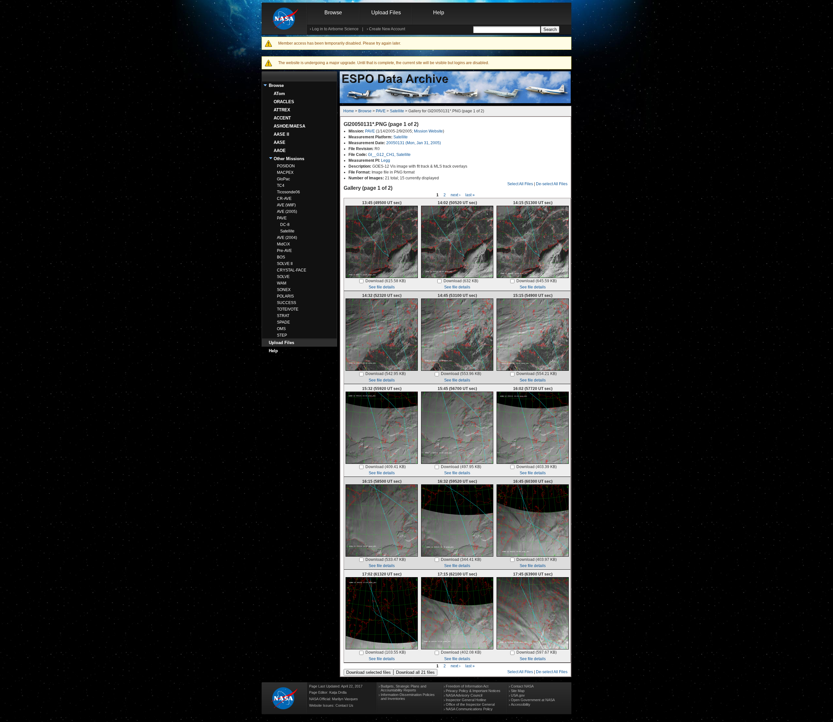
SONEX (284, 289)
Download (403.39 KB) (536, 467)
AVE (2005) (287, 211)
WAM (281, 283)
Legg (385, 160)
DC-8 (285, 224)
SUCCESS (286, 302)
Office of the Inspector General (470, 704)
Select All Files (520, 184)
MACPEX (285, 172)
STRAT (283, 315)
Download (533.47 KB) (385, 559)
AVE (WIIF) (286, 205)
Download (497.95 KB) (461, 467)
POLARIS (285, 296)
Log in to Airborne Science (335, 29)
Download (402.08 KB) (461, 652)
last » (470, 195)
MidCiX (283, 244)
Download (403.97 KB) (536, 559)
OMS (281, 328)
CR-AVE (284, 198)
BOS (281, 257)
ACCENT (282, 118)
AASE (279, 142)
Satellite (287, 231)
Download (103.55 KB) (385, 652)
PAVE (282, 218)
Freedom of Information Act (467, 686)
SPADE (283, 322)
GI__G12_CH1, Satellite (389, 154)
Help (438, 12)
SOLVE (283, 276)
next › (455, 195)
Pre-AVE (284, 250)
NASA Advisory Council (464, 695)
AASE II (281, 134)
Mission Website (428, 131)
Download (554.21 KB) (536, 373)
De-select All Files (551, 184)
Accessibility (520, 704)
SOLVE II (285, 263)
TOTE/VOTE (287, 309)
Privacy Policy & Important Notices (473, 691)
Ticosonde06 (288, 192)
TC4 (280, 185)
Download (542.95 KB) (385, 373)
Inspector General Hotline (466, 700)
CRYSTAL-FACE (291, 270)
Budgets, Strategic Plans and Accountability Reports (403, 688)
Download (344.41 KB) (461, 559)
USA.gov (518, 695)
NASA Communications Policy (469, 709)
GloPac (283, 179)
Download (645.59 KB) (536, 281)
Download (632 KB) (461, 281)
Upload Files (386, 12)
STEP (282, 335)
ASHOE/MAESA (289, 126)
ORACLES (284, 101)
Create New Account (387, 29)
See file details (382, 287)
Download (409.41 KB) (385, 467)
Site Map (518, 691)
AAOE (280, 150)
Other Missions (289, 158)
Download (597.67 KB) (536, 652)
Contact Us (344, 705)
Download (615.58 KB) (385, 281)
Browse (333, 12)
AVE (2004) (287, 237)
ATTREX (282, 109)
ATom (279, 93)
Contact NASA (522, 686)
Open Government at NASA (533, 700)
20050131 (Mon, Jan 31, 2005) (413, 143)
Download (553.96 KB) (461, 373)
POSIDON (286, 166)
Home (348, 111)
